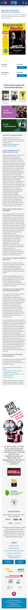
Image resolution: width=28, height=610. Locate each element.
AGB (6, 602)
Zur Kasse (21, 67)
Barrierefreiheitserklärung (14, 606)
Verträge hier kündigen (20, 562)
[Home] (1, 6)
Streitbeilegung (14, 604)
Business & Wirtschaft (16, 6)
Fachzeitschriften (6, 6)
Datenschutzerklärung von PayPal (13, 535)
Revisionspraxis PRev (8, 375)
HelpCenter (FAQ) (14, 546)
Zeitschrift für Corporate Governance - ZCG (13, 374)
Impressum (19, 602)
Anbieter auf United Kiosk (14, 553)
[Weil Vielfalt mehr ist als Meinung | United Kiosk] (14, 3)
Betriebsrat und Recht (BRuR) (10, 372)
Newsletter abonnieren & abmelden (14, 550)
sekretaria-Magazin (8, 377)
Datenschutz (11, 602)
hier (21, 338)
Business (3, 16)
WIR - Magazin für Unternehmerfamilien (12, 370)
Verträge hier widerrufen (8, 562)
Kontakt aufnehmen (14, 548)
